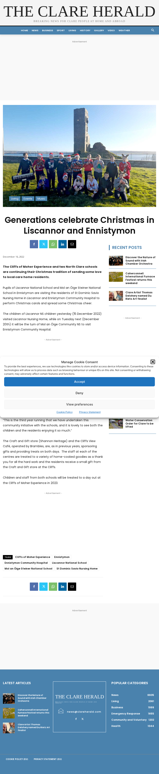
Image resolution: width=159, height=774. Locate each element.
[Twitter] (43, 244)
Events (28, 199)
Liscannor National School (69, 563)
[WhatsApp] (53, 244)
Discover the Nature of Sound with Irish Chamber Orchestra (140, 260)
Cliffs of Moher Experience (32, 557)
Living (14, 199)
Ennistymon (62, 557)
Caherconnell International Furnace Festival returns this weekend (140, 278)
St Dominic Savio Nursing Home (77, 568)
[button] (153, 362)
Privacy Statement (90, 411)
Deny (79, 393)
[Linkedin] (62, 244)
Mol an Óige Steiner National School (28, 568)
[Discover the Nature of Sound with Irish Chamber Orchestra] (116, 261)
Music (41, 199)
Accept (79, 382)
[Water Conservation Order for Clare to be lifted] (116, 424)
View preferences (79, 404)
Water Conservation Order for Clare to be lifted (139, 423)
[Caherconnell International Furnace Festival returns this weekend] (116, 277)
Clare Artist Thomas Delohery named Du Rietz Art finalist (138, 296)
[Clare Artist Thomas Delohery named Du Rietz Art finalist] (116, 296)
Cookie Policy (65, 411)
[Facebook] (34, 244)
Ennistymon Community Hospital (26, 563)
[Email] (72, 244)
